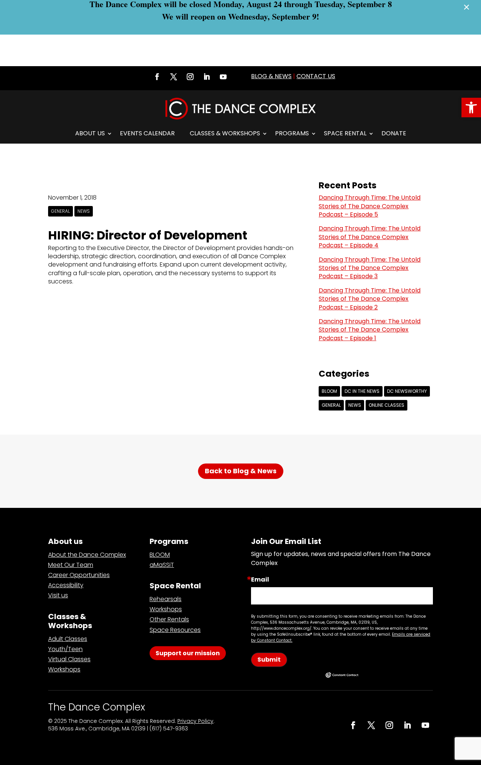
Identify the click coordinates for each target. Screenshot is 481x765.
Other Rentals (169, 619)
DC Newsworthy (407, 391)
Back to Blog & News (241, 471)
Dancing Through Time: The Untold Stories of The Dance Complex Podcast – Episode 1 (369, 329)
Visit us (58, 595)
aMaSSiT (162, 564)
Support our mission (188, 653)
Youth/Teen (65, 649)
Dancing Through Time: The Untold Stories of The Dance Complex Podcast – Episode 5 (369, 206)
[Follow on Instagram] (190, 76)
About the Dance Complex (87, 554)
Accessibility (65, 585)
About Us (90, 133)
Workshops (64, 669)
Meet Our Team (70, 564)
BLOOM (329, 391)
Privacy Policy (195, 721)
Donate (393, 133)
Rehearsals (166, 599)
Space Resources (175, 630)
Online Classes (386, 405)
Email (260, 580)
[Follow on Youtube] (223, 76)
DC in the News (362, 391)
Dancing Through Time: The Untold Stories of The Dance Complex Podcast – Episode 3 (369, 268)
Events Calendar (147, 133)
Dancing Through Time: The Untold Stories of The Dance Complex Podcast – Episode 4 (369, 237)
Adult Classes (67, 639)
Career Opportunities (79, 575)
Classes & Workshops (225, 133)
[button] (471, 107)
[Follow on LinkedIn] (206, 76)
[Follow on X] (173, 76)
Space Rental (345, 133)
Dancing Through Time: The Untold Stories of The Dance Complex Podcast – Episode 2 (369, 299)
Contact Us (315, 76)
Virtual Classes (69, 659)
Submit (269, 659)
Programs (292, 133)
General (60, 211)
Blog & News (271, 76)
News (83, 211)
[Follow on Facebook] (157, 76)
